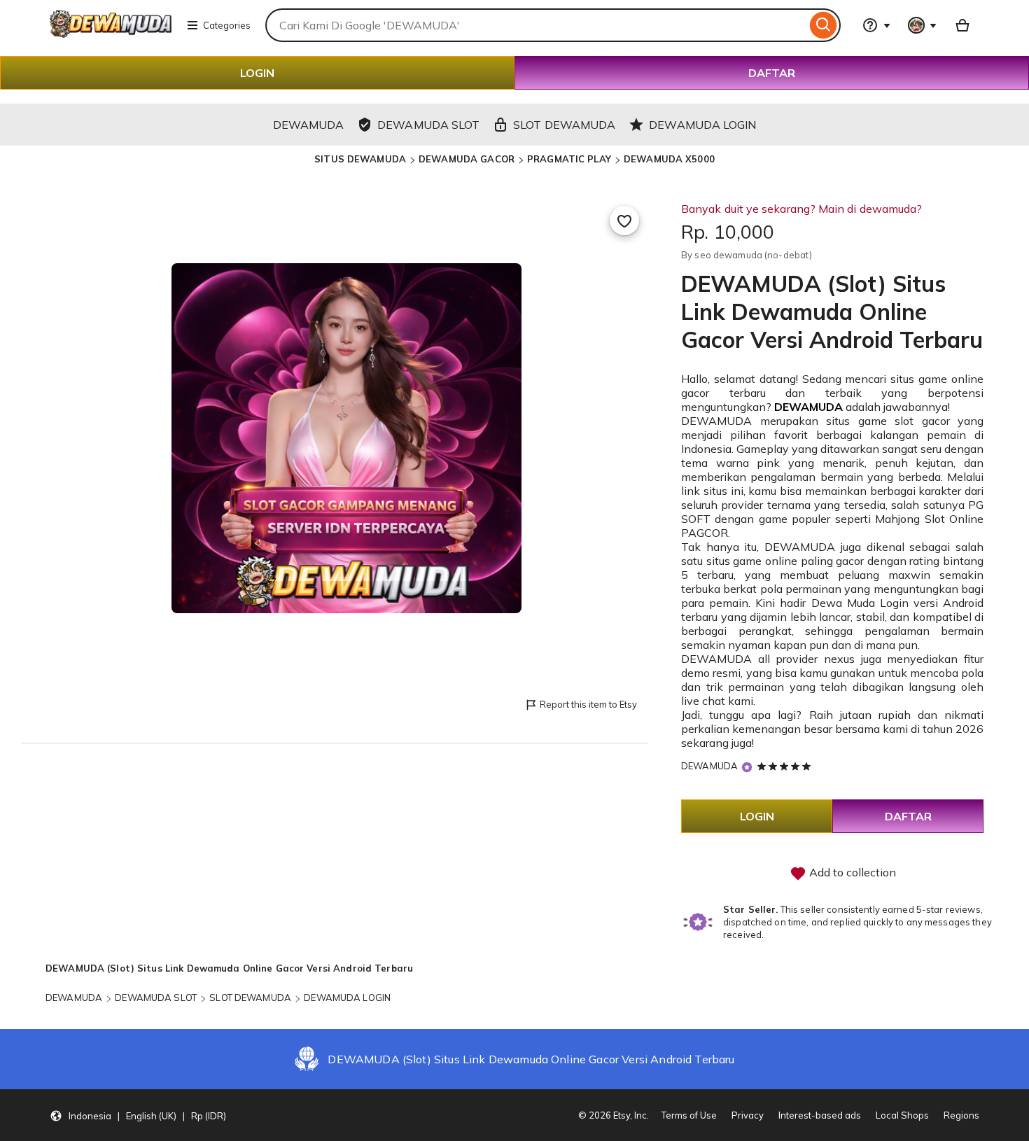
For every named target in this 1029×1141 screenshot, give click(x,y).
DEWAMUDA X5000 (669, 158)
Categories (227, 25)
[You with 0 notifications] (922, 25)
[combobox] (535, 25)
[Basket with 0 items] (962, 25)
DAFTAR (771, 73)
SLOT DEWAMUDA (250, 997)
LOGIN (257, 73)
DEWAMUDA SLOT (156, 997)
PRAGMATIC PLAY (569, 158)
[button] (138, 1115)
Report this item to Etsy (588, 704)
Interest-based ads (819, 1115)
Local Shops (902, 1115)
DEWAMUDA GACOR (466, 158)
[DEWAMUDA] (111, 34)
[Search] (823, 25)
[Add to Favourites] (624, 220)
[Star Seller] (747, 767)
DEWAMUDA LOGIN (347, 997)
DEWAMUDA (808, 407)
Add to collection (851, 872)
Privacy (748, 1115)
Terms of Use (689, 1115)
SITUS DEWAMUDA (360, 158)
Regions (961, 1115)
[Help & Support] (876, 25)
